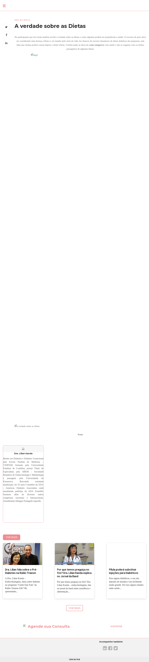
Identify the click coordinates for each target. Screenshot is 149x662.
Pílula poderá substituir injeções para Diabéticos (123, 571)
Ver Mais (11, 537)
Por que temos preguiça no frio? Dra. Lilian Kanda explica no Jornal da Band (74, 573)
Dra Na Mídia (22, 20)
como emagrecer (96, 45)
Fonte (80, 434)
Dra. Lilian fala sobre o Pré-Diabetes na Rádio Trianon (21, 571)
